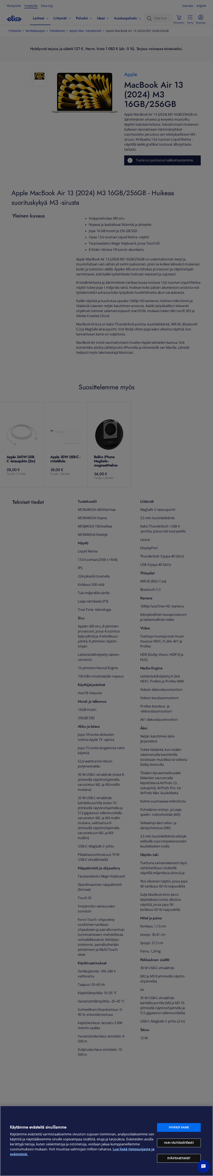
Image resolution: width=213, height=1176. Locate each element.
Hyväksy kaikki (179, 1127)
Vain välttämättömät (179, 1143)
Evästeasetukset (178, 1158)
